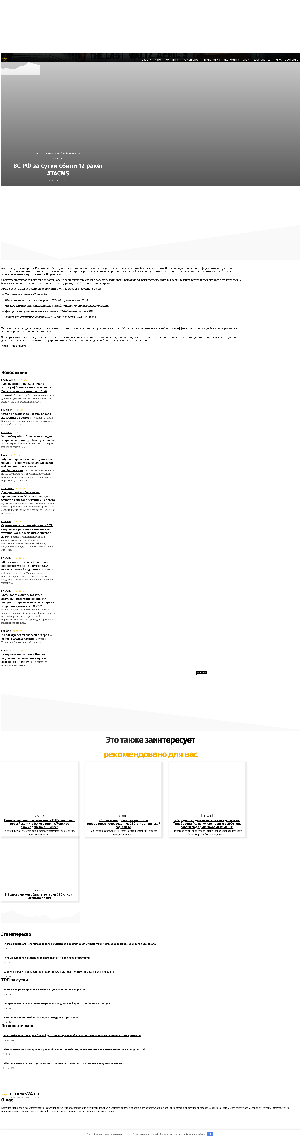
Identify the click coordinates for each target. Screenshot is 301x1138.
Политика (6, 410)
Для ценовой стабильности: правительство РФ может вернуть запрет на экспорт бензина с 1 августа (28, 496)
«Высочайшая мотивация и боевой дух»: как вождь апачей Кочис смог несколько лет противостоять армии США (72, 1035)
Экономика (7, 489)
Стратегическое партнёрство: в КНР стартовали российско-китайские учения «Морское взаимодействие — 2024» (39, 823)
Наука (4, 455)
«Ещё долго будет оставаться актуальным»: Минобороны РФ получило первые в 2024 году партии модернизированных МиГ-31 (207, 823)
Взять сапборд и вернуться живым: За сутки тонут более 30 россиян (45, 989)
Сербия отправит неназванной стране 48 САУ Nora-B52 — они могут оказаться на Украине (58, 971)
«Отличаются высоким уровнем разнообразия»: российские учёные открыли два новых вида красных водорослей (74, 1049)
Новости (38, 153)
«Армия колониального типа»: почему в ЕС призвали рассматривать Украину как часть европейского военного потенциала (79, 943)
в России (6, 521)
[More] (227, 192)
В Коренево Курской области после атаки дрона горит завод (41, 1017)
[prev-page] (148, 905)
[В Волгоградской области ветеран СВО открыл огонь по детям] (39, 863)
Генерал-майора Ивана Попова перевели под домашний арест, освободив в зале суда (23, 658)
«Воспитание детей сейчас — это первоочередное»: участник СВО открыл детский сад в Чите (24, 565)
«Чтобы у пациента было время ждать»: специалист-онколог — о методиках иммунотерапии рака (63, 1063)
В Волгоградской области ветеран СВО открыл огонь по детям (39, 896)
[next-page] (152, 905)
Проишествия (8, 380)
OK (210, 1134)
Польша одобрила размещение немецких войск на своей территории (46, 957)
